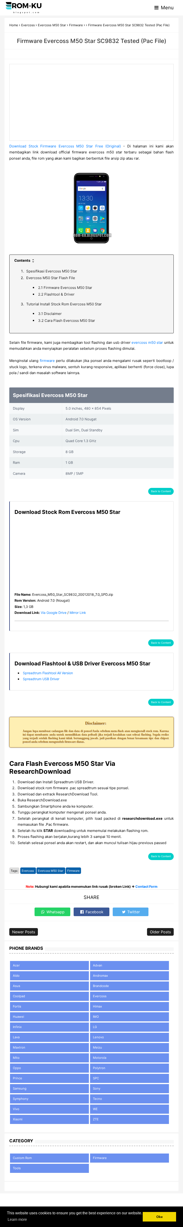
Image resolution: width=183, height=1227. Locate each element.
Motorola (99, 1058)
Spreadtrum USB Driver (41, 679)
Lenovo (98, 1037)
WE (95, 1109)
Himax (97, 1006)
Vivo (16, 1109)
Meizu (97, 1047)
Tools (17, 1168)
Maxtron (19, 1047)
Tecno (97, 1099)
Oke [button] (159, 1217)
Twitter (133, 911)
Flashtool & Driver (56, 294)
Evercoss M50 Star (51, 870)
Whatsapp (55, 911)
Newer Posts (23, 931)
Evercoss (28, 870)
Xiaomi (17, 1119)
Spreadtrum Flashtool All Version (48, 673)
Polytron (99, 1068)
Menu (166, 7)
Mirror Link (78, 613)
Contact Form (146, 886)
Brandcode (101, 986)
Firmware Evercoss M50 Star (65, 287)
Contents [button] (22, 260)
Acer (16, 965)
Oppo (17, 1068)
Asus (16, 986)
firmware (47, 360)
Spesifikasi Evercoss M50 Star (51, 271)
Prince (17, 1078)
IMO (96, 1016)
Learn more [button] (17, 1219)
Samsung (19, 1088)
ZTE (96, 1119)
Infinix (17, 1027)
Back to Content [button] (161, 491)
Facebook (93, 911)
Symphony (20, 1099)
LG (95, 1027)
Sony (96, 1088)
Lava (16, 1037)
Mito (16, 1058)
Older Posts (160, 931)
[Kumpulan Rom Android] (24, 8)
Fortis (17, 1006)
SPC (96, 1078)
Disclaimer (50, 313)
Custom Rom (22, 1158)
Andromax (100, 975)
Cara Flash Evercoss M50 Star (66, 320)
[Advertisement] (91, 102)
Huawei (18, 1016)
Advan (97, 965)
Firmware (73, 870)
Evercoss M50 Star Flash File (50, 278)
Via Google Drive (53, 613)
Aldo (16, 975)
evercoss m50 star (147, 342)
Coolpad (19, 996)
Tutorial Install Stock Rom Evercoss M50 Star (64, 304)
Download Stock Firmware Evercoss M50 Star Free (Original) (65, 146)
